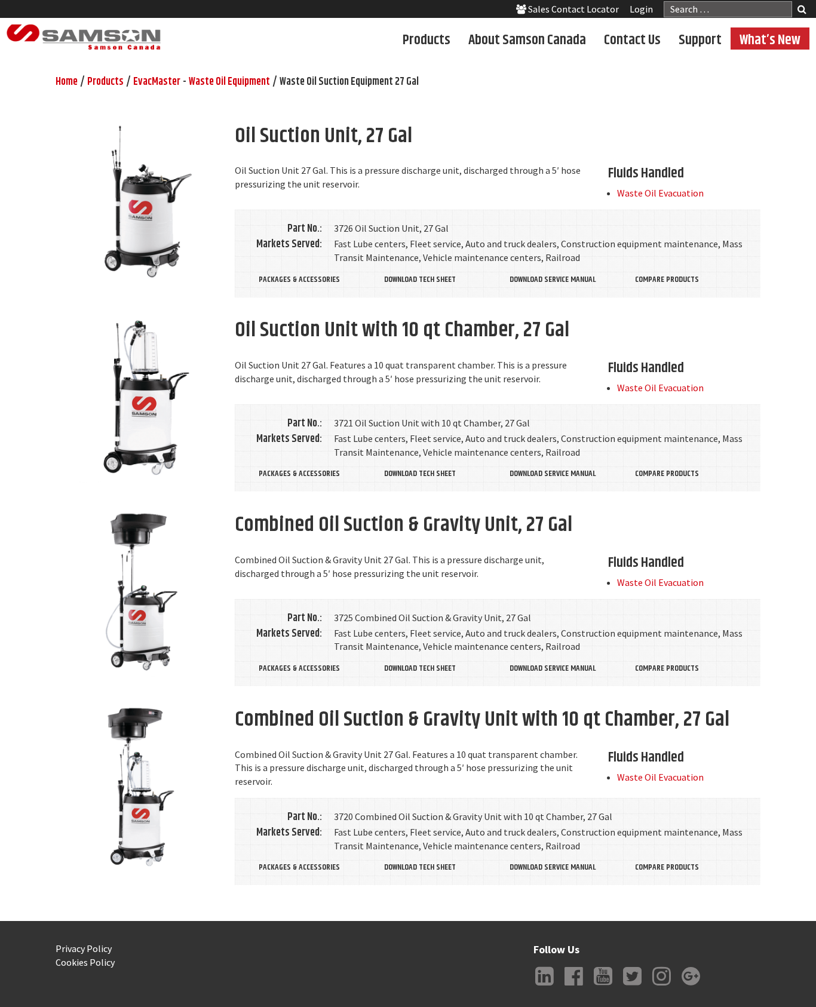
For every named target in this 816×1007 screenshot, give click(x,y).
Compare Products (667, 279)
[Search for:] (728, 9)
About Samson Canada (527, 39)
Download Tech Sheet (420, 279)
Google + (690, 985)
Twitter (632, 985)
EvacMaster (156, 81)
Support (700, 39)
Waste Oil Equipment (229, 81)
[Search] (802, 10)
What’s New (770, 39)
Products (426, 39)
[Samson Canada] (83, 37)
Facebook (573, 985)
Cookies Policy (85, 962)
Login (641, 9)
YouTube (602, 985)
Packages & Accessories (299, 279)
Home (67, 81)
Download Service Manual (553, 279)
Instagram (661, 985)
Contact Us (632, 39)
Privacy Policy (84, 948)
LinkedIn (544, 985)
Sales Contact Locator (572, 9)
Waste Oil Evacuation (660, 193)
